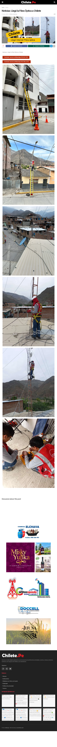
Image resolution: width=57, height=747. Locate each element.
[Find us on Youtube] (10, 668)
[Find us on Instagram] (6, 668)
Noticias (15, 14)
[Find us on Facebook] (3, 668)
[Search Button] (54, 2)
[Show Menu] (2, 2)
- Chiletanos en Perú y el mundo (10, 681)
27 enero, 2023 (5, 14)
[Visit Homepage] (28, 2)
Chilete (6, 7)
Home (3, 7)
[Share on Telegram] (51, 46)
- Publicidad (5, 683)
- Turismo (4, 688)
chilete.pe (7, 727)
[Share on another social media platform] (54, 46)
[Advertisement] (28, 493)
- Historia (4, 676)
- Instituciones (5, 678)
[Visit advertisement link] (28, 532)
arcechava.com (20, 727)
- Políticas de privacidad (8, 686)
